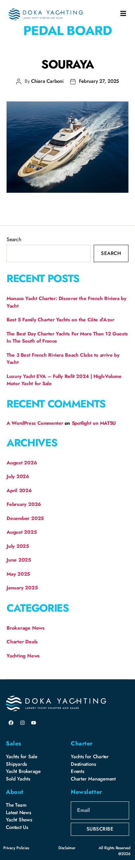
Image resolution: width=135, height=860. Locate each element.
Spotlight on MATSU (94, 423)
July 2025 (18, 546)
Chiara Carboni (47, 81)
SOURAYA (67, 64)
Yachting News (23, 655)
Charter (82, 743)
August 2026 (22, 462)
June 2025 (19, 560)
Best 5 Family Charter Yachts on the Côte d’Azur (60, 319)
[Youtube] (34, 722)
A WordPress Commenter (35, 423)
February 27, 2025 (99, 81)
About (15, 792)
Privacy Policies (16, 848)
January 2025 (22, 587)
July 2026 (18, 476)
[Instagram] (22, 722)
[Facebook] (11, 722)
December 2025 (25, 518)
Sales (13, 743)
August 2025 (22, 532)
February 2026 (24, 504)
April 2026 (19, 490)
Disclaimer (66, 848)
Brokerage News (26, 628)
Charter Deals (22, 641)
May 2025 (18, 574)
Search (14, 239)
